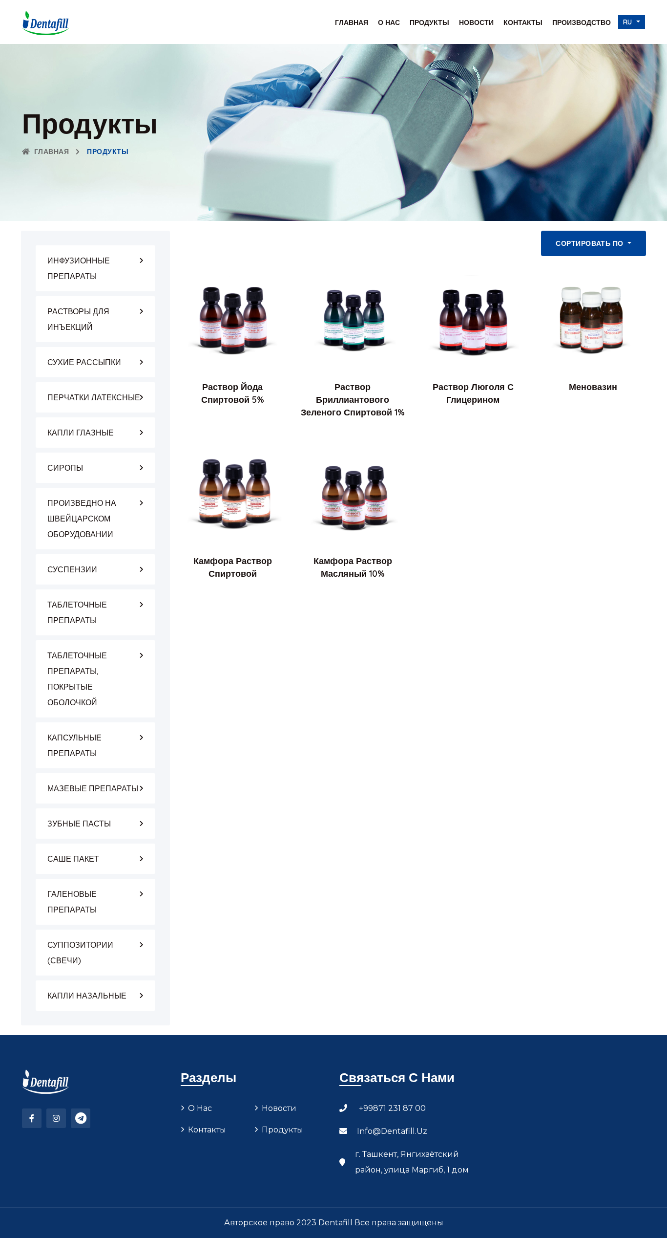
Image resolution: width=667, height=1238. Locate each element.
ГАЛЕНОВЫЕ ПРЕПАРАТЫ (72, 901)
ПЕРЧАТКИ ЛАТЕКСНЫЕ (93, 397)
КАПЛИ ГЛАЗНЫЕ (80, 432)
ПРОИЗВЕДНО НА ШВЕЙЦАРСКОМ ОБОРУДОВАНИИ (81, 518)
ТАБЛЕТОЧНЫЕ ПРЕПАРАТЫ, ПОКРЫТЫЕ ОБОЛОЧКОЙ (77, 679)
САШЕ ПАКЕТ (73, 859)
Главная (351, 22)
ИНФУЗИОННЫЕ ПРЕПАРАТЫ (78, 268)
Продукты (429, 22)
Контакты (522, 22)
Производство (581, 22)
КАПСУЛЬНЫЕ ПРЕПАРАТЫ (74, 745)
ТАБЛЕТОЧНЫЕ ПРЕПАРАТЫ (77, 612)
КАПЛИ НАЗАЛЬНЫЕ (86, 995)
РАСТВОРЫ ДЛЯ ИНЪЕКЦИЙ (78, 319)
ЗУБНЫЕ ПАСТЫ (79, 823)
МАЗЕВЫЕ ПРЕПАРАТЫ (92, 788)
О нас (389, 22)
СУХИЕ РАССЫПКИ (84, 362)
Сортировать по (590, 243)
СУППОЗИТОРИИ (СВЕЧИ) (80, 952)
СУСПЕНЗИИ (72, 569)
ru (629, 22)
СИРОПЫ (65, 468)
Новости (476, 22)
